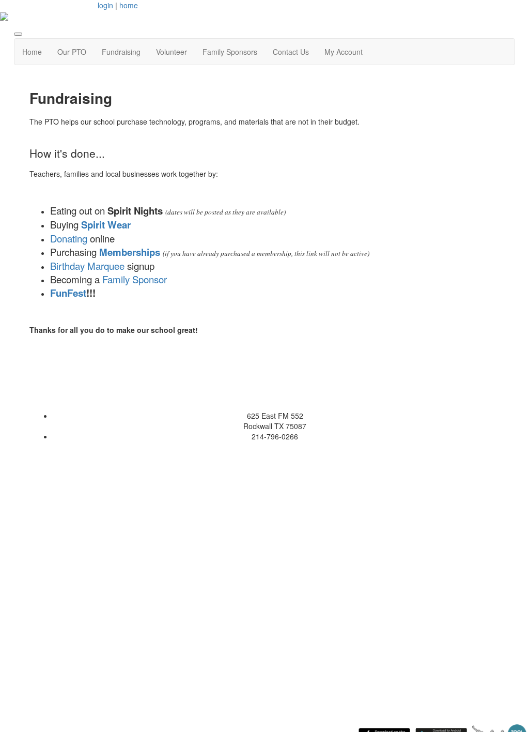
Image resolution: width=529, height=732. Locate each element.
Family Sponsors (230, 52)
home (128, 5)
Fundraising (121, 52)
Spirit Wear (106, 225)
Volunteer (171, 52)
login (105, 5)
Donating (68, 238)
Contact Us (291, 52)
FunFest (68, 293)
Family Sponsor (135, 279)
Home (32, 52)
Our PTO (71, 52)
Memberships (129, 252)
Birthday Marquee (87, 265)
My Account (343, 52)
